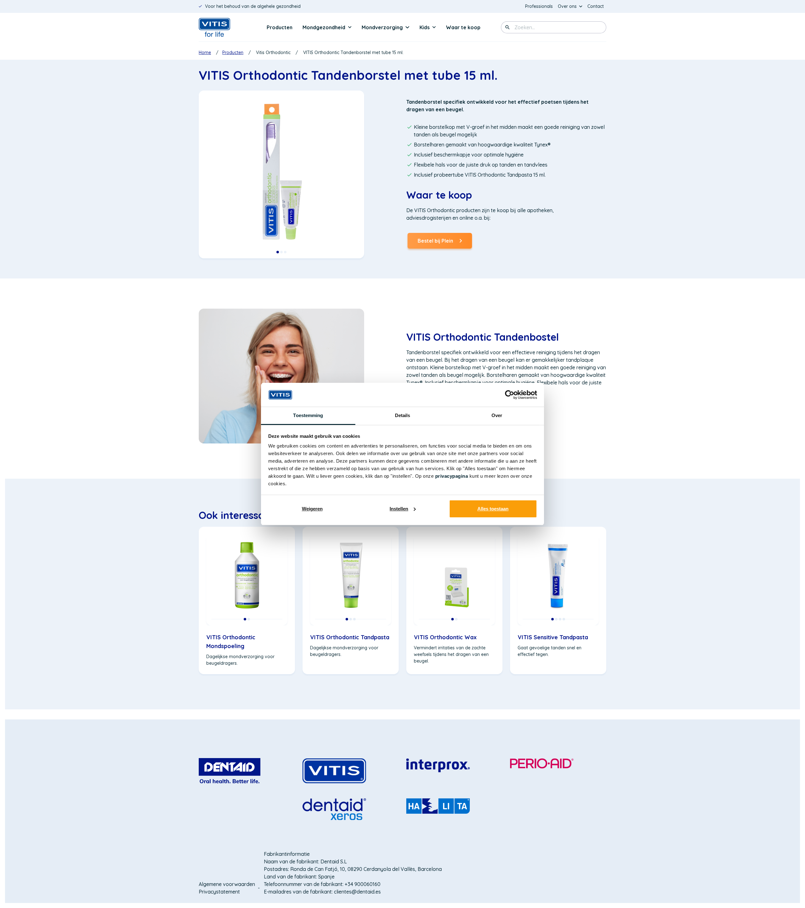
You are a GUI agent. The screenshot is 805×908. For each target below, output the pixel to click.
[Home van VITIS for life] (224, 27)
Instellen (399, 508)
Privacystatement (219, 892)
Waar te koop (463, 27)
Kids (424, 27)
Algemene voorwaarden (227, 884)
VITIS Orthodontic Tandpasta (349, 637)
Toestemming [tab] (308, 415)
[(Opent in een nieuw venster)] (229, 770)
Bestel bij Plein (435, 243)
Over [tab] (496, 415)
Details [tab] (402, 415)
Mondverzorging (382, 27)
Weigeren (312, 508)
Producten (279, 27)
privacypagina (451, 476)
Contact (595, 6)
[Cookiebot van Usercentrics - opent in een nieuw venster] (509, 394)
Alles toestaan (492, 508)
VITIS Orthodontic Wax (445, 637)
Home (205, 52)
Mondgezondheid (324, 27)
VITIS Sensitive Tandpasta (553, 637)
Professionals (540, 6)
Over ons (567, 6)
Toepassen (507, 27)
